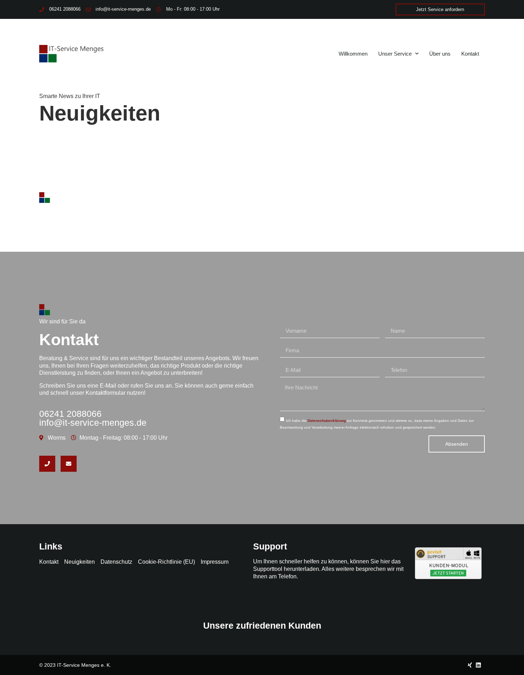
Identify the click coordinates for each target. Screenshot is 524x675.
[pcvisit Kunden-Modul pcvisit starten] (448, 577)
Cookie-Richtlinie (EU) (166, 562)
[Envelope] (69, 464)
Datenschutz (116, 562)
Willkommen (353, 54)
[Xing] (470, 665)
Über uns (440, 54)
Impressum (214, 562)
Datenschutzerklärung (327, 421)
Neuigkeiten (79, 562)
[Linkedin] (478, 665)
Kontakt (470, 54)
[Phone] (47, 464)
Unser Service (395, 54)
